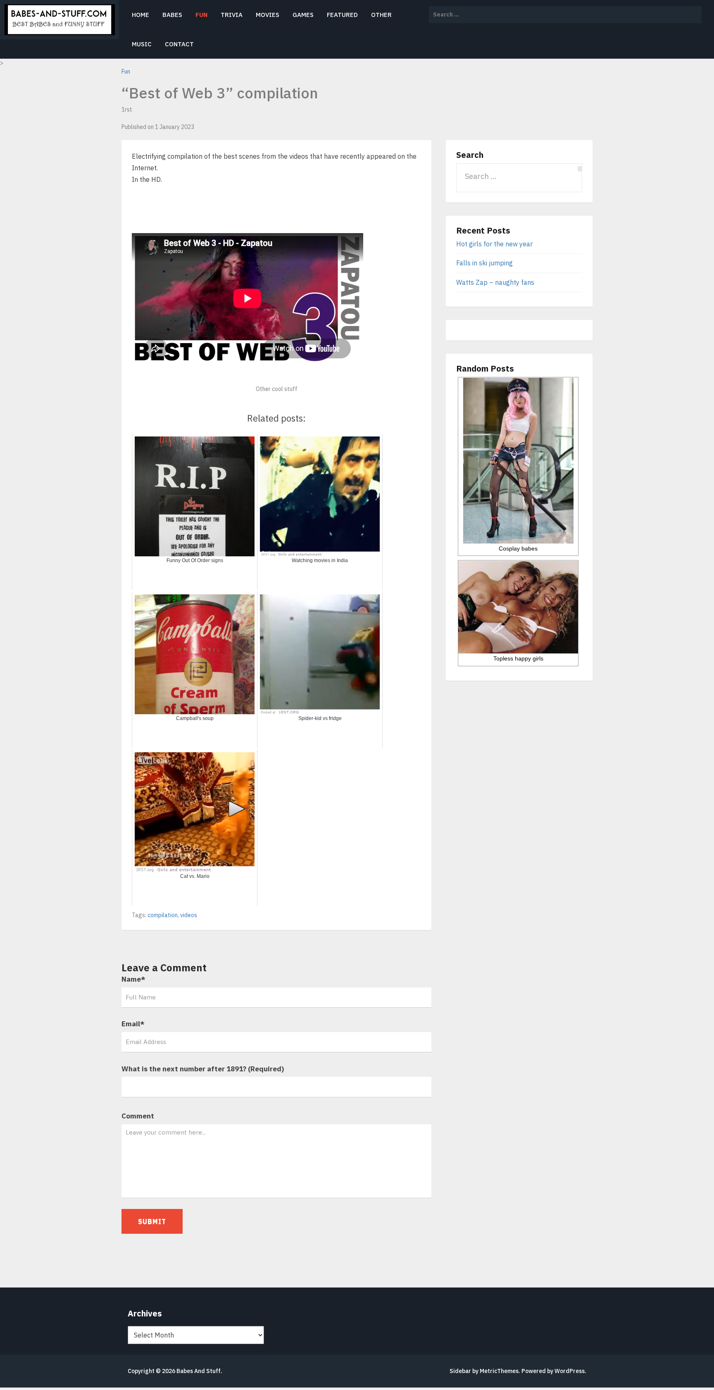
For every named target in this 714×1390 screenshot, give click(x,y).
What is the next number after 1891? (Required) (202, 1068)
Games (303, 15)
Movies (267, 15)
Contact (179, 44)
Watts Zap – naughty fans (495, 282)
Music (142, 44)
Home (140, 15)
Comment (137, 1116)
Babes (172, 15)
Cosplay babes (518, 548)
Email (133, 1023)
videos (188, 915)
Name (133, 979)
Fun (201, 15)
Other (381, 15)
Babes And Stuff (198, 1371)
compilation (163, 915)
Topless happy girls (518, 658)
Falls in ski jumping (484, 263)
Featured (342, 15)
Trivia (232, 15)
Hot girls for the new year (494, 244)
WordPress (570, 1371)
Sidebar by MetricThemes (484, 1371)
